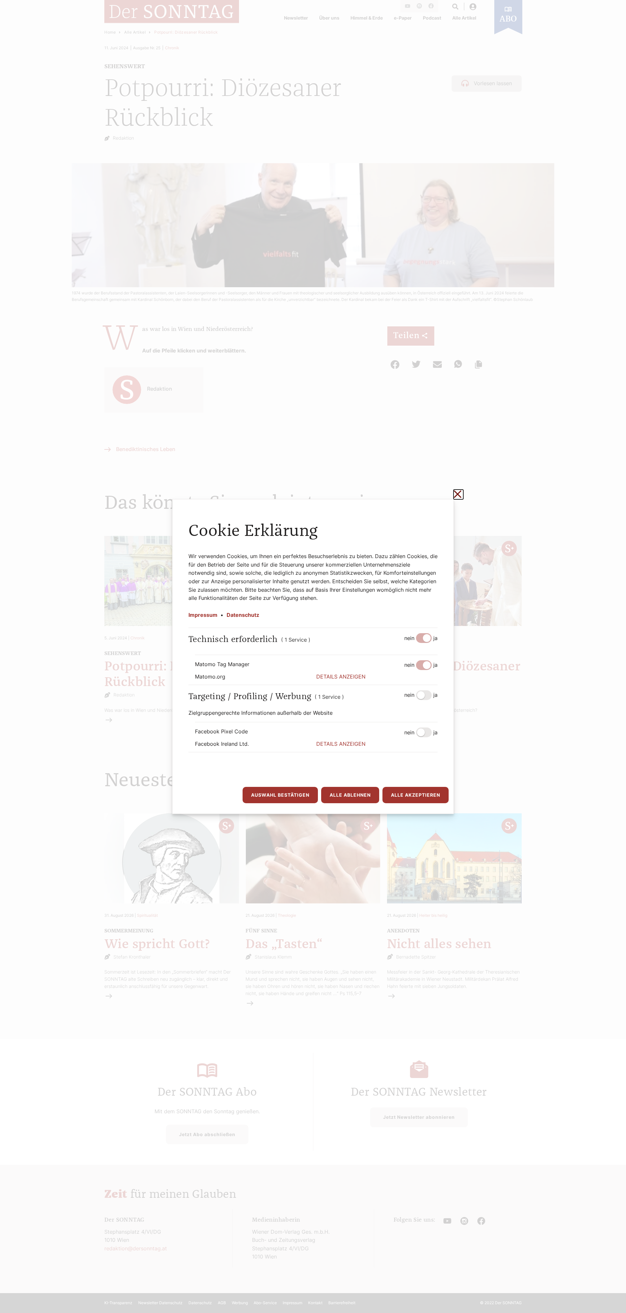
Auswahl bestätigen (280, 795)
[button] (377, 677)
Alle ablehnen (350, 795)
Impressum (202, 615)
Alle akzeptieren (415, 795)
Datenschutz (243, 615)
